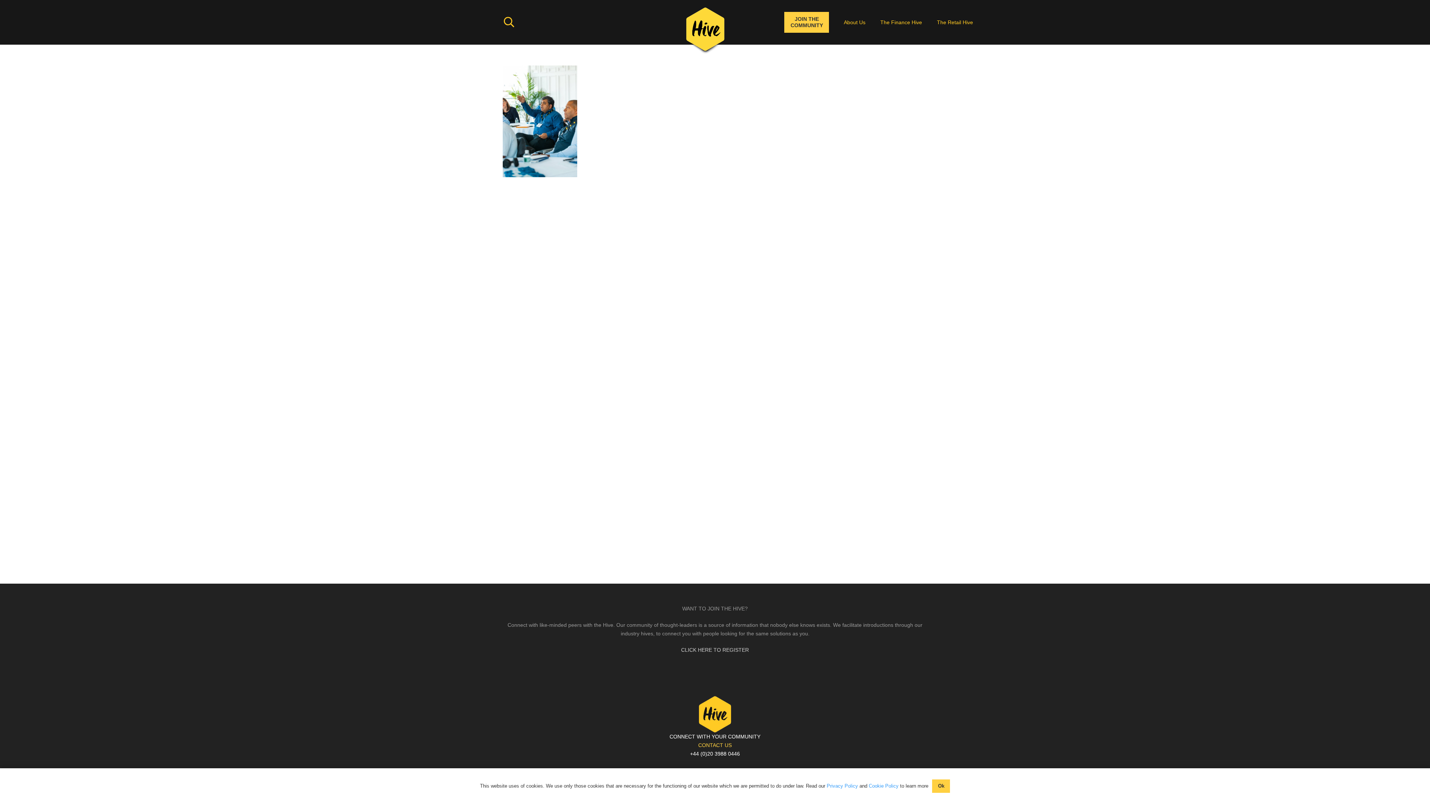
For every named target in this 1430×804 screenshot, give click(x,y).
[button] (509, 22)
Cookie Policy (884, 786)
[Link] (705, 31)
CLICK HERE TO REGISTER (715, 650)
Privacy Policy (842, 786)
